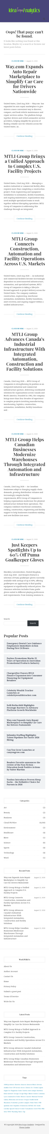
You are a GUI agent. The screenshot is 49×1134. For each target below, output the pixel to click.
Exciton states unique (29, 1090)
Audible (6, 1087)
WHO (9, 1112)
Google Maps (23, 1093)
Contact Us (8, 976)
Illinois (30, 1093)
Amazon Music (31, 1084)
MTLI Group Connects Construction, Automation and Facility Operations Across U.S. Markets (24, 251)
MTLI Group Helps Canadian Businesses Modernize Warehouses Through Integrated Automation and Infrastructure (24, 456)
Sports (6, 848)
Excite (20, 1090)
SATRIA (30, 1106)
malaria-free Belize (14, 1096)
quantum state (8, 1106)
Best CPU (12, 1087)
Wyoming (15, 1112)
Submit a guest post (12, 991)
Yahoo (20, 1112)
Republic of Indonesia (20, 1106)
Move (6, 838)
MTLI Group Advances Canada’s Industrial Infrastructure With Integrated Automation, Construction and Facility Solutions (24, 351)
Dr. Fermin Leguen (37, 1087)
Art (5, 808)
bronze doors (20, 1087)
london (35, 1093)
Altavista (17, 1084)
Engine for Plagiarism (11, 1090)
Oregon (26, 1100)
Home (6, 981)
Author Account (11, 971)
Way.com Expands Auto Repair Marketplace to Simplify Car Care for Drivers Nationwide (24, 78)
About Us (8, 966)
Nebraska (12, 1100)
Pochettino (14, 1103)
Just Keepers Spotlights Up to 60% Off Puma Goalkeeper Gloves (24, 552)
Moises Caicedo (26, 1096)
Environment (9, 828)
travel (36, 1109)
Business (8, 818)
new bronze (19, 1100)
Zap (24, 1112)
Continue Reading (24, 136)
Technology (9, 853)
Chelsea (27, 1087)
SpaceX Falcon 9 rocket (17, 1109)
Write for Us (9, 1002)
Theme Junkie (24, 1127)
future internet (8, 1093)
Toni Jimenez (29, 1109)
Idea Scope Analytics (26, 1125)
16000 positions (9, 1084)
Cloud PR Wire (17, 61)
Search (7, 619)
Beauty (7, 813)
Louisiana (41, 1093)
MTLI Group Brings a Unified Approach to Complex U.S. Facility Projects (24, 163)
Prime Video (34, 1103)
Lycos (6, 1096)
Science (7, 843)
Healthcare (8, 833)
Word (6, 858)
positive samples (24, 1103)
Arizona (39, 1084)
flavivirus (40, 1090)
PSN (39, 1103)
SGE (35, 1106)
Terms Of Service (11, 997)
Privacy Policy (10, 986)
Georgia (16, 1093)
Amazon (23, 1084)
